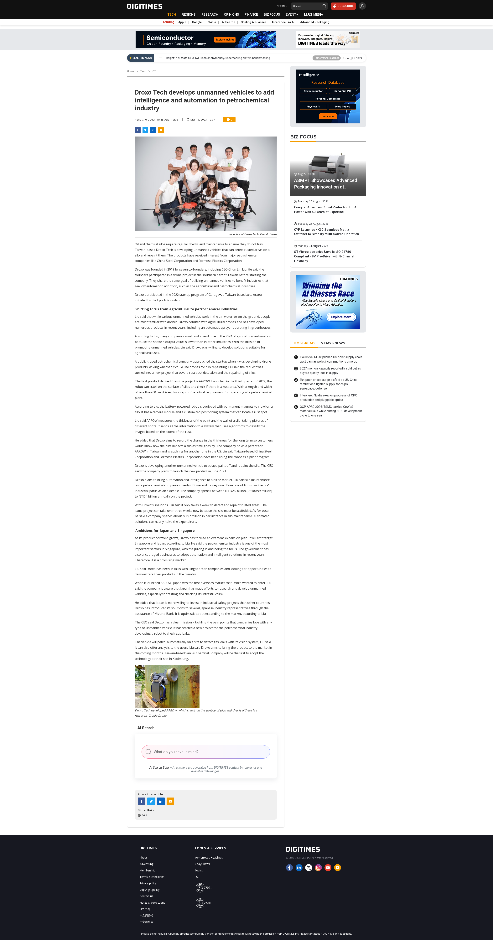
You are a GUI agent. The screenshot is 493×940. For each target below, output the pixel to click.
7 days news (202, 864)
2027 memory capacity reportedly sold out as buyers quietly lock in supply (330, 370)
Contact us (146, 896)
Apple (182, 22)
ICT (154, 71)
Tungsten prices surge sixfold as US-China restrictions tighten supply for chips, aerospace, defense (328, 384)
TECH (171, 14)
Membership (147, 870)
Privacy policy (148, 883)
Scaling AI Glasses (253, 22)
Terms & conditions (152, 877)
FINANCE (251, 14)
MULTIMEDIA (313, 14)
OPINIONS (231, 14)
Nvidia (212, 22)
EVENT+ (292, 14)
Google (197, 22)
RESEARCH (209, 14)
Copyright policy (149, 889)
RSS (197, 877)
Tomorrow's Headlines (326, 57)
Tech (143, 71)
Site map (145, 909)
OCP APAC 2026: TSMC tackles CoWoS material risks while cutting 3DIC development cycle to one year (331, 411)
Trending (167, 22)
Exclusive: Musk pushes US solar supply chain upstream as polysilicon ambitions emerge (331, 359)
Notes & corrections (152, 902)
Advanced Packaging (314, 22)
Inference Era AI (283, 22)
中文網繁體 (146, 915)
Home (130, 71)
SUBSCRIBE (346, 6)
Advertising (146, 864)
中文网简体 (146, 922)
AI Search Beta (159, 767)
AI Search (228, 22)
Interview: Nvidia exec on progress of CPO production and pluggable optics (328, 397)
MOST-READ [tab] (304, 343)
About (143, 857)
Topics (199, 870)
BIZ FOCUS (272, 14)
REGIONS (189, 14)
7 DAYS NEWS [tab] (333, 343)
